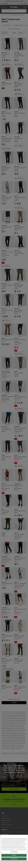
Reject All (14, 855)
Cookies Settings (14, 851)
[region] (14, 848)
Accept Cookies (14, 858)
